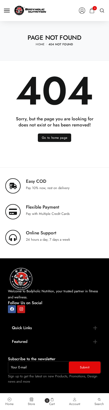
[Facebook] (12, 309)
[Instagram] (21, 309)
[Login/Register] (82, 10)
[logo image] (30, 10)
